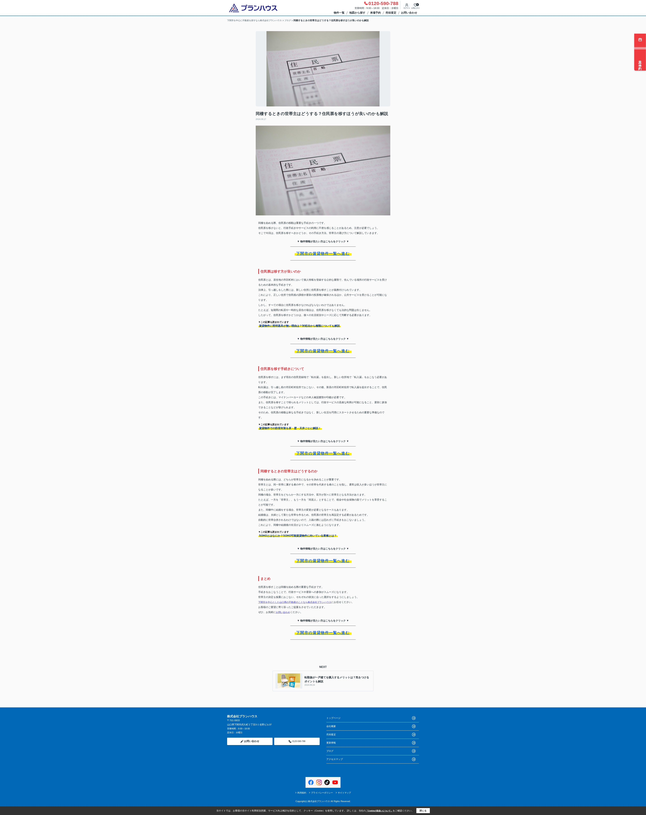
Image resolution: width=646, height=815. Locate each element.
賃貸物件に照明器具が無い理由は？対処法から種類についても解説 (299, 325)
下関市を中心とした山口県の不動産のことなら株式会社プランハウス (294, 602)
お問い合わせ (409, 12)
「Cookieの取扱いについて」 (379, 811)
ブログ (329, 751)
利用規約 (301, 792)
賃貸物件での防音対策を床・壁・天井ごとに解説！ (290, 428)
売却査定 (391, 12)
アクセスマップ (334, 759)
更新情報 (331, 742)
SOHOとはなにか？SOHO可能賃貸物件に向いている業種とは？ (298, 535)
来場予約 (375, 12)
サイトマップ (344, 792)
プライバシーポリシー (322, 792)
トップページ (333, 718)
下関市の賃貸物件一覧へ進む (323, 253)
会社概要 (331, 726)
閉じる (423, 810)
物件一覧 (339, 12)
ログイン (406, 8)
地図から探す (357, 12)
